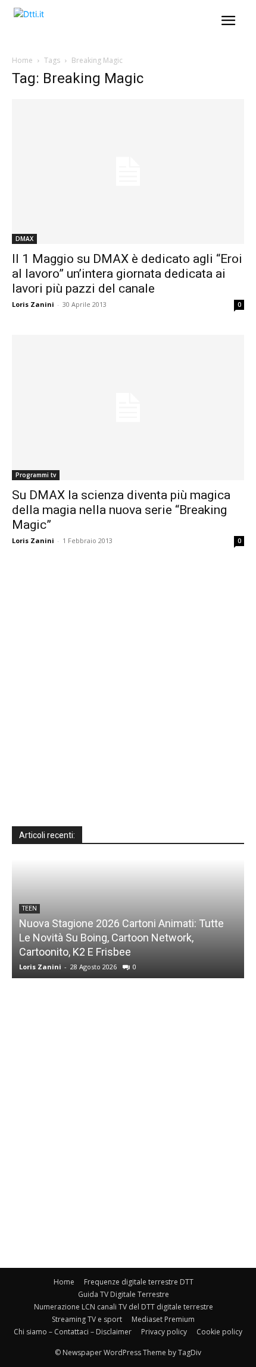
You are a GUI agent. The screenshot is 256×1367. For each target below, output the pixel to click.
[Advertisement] (128, 698)
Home (22, 60)
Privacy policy (164, 1332)
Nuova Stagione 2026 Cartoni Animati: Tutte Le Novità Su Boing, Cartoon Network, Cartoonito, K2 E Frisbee (121, 937)
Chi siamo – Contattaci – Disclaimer (73, 1332)
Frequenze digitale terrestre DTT (138, 1282)
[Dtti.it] (82, 24)
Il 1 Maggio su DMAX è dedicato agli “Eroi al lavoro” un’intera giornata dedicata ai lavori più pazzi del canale (127, 274)
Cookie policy (219, 1332)
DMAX (24, 238)
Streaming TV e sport (87, 1319)
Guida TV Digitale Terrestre (123, 1294)
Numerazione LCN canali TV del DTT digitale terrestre (123, 1307)
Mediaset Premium (163, 1319)
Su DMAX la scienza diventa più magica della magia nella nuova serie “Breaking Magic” (121, 510)
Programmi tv (35, 475)
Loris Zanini (33, 304)
